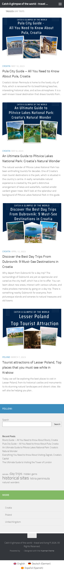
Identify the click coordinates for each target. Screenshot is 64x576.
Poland (6, 357)
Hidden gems (30, 474)
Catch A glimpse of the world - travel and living (25, 4)
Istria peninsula (40, 478)
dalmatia (5, 474)
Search (5, 419)
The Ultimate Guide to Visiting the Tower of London (27, 462)
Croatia (6, 66)
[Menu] (60, 4)
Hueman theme (47, 551)
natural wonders (10, 482)
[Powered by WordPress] (22, 551)
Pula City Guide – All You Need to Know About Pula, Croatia (30, 443)
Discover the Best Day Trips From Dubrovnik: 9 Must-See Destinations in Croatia (30, 262)
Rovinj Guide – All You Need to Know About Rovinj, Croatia (30, 440)
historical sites (15, 478)
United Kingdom (13, 522)
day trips (15, 474)
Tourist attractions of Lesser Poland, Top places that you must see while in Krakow (32, 367)
